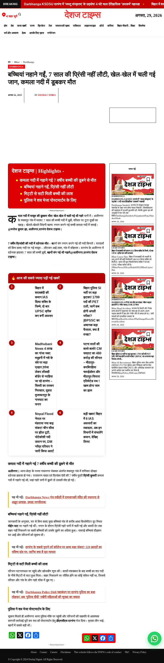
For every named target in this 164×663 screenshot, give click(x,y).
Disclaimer (66, 652)
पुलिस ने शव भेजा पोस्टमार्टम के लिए (50, 200)
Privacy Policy (139, 652)
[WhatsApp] (133, 95)
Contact (43, 652)
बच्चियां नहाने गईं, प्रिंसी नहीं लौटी (49, 186)
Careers (53, 652)
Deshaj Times (47, 95)
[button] (19, 14)
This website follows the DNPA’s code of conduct (97, 652)
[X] (142, 95)
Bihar (17, 62)
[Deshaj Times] (30, 95)
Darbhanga (28, 62)
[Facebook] (124, 95)
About (34, 652)
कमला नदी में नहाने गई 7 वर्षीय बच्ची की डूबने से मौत (58, 180)
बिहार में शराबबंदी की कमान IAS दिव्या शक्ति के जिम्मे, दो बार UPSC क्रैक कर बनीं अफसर (132, 251)
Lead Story (118, 248)
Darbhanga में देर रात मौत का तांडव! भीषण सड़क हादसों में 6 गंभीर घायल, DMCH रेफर (131, 303)
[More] (152, 95)
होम (9, 62)
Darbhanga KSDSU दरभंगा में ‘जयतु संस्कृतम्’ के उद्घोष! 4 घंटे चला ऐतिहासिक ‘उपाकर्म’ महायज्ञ (132, 200)
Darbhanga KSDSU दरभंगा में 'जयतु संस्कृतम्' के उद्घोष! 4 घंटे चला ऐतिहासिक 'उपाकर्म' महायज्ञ (82, 4)
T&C (127, 652)
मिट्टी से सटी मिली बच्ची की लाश (48, 193)
